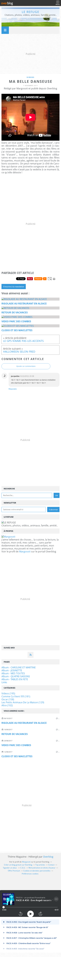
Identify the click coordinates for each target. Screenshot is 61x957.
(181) (15, 696)
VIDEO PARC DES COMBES (16, 745)
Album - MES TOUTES (13, 673)
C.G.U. (22, 867)
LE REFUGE (30, 12)
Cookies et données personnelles (36, 870)
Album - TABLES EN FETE (14, 679)
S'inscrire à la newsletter (13, 286)
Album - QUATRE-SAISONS (15, 676)
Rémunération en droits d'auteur (42, 867)
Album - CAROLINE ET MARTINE (18, 667)
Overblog (48, 856)
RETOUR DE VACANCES (14, 734)
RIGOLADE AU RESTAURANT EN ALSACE (24, 723)
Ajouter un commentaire (26, 366)
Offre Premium (14, 870)
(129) (22, 702)
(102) (7, 705)
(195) (8, 693)
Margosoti (24, 551)
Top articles (40, 865)
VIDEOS (30, 77)
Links (4, 682)
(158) (7, 699)
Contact (51, 865)
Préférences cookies (30, 873)
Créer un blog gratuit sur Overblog (18, 865)
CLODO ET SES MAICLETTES (16, 756)
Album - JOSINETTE (11, 670)
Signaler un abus (10, 867)
